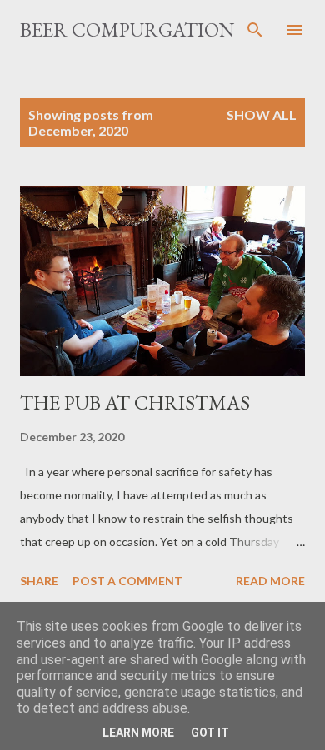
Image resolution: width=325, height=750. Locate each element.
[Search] (255, 30)
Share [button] (39, 581)
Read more (270, 581)
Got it (210, 732)
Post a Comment (127, 581)
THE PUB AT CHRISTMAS (135, 402)
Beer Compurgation (127, 29)
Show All (262, 114)
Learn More (138, 732)
